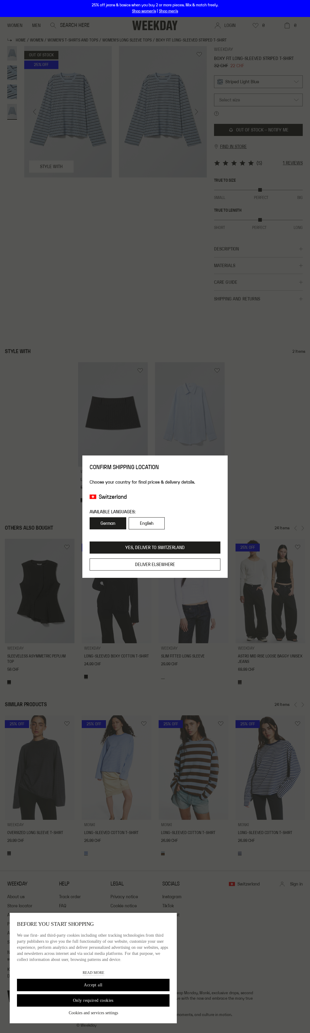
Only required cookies (93, 1000)
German (108, 523)
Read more (93, 973)
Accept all (93, 985)
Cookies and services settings (93, 1013)
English (146, 523)
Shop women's (144, 11)
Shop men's (168, 11)
